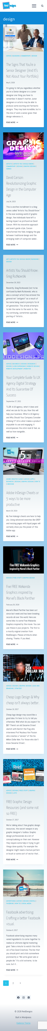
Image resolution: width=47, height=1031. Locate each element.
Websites (27, 369)
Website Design (33, 366)
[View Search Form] (43, 6)
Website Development (14, 369)
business (16, 364)
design (34, 56)
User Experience (19, 366)
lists (15, 793)
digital (32, 901)
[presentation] (23, 38)
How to (37, 481)
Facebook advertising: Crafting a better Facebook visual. (23, 918)
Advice (8, 56)
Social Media (26, 903)
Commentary (25, 56)
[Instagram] (23, 997)
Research (31, 364)
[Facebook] (18, 997)
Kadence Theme (23, 1023)
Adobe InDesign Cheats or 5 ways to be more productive (22, 499)
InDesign (10, 484)
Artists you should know (23, 164)
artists (9, 164)
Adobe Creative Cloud (14, 479)
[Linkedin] (28, 997)
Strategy (18, 688)
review (9, 366)
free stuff (17, 578)
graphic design (29, 166)
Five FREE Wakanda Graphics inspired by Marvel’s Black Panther (20, 592)
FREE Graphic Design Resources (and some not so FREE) (22, 808)
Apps (32, 479)
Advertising (11, 901)
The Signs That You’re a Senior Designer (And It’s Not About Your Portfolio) (22, 70)
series (8, 169)
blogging (16, 56)
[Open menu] (34, 5)
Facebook (9, 903)
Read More (12, 122)
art (7, 259)
